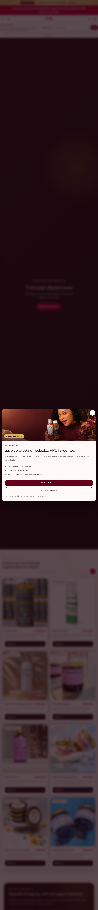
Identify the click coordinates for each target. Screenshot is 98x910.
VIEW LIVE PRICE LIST (49, 490)
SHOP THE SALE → (49, 483)
